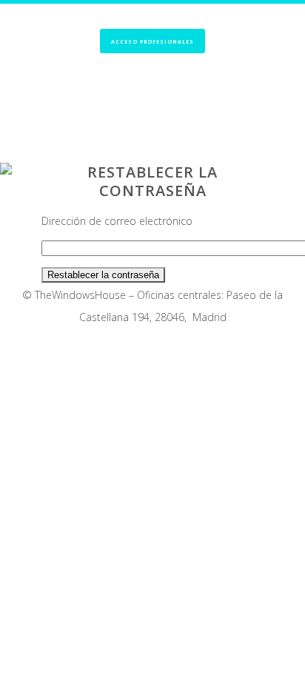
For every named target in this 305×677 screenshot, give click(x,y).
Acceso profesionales (152, 41)
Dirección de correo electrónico (116, 221)
